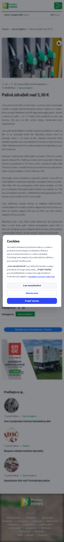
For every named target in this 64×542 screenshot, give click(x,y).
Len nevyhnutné (32, 285)
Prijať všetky (32, 301)
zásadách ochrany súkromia (41, 276)
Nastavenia (32, 293)
